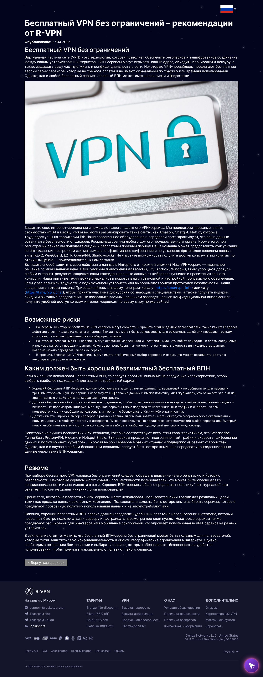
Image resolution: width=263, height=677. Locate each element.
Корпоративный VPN (221, 614)
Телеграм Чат (40, 613)
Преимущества (81, 650)
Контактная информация (183, 626)
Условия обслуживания (182, 607)
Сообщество (59, 650)
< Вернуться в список (46, 563)
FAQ (44, 650)
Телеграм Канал (42, 620)
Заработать (214, 626)
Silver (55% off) (97, 614)
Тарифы (119, 650)
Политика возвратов (180, 620)
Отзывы (212, 607)
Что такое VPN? (133, 626)
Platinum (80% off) (100, 626)
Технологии (102, 650)
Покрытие (31, 650)
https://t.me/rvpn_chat (44, 292)
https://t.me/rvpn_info (174, 288)
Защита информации (137, 614)
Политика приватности (182, 614)
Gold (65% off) (97, 620)
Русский (229, 651)
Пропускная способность (140, 620)
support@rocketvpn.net (47, 607)
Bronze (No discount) (102, 607)
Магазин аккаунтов (220, 620)
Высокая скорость (135, 607)
